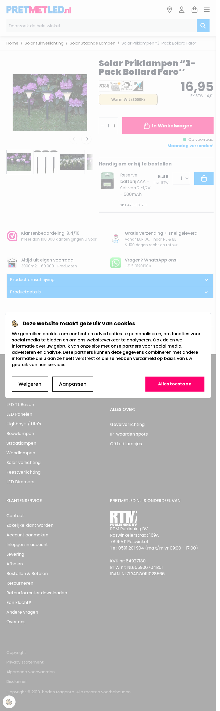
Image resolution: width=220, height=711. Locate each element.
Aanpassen (72, 384)
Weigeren (30, 384)
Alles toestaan (175, 384)
